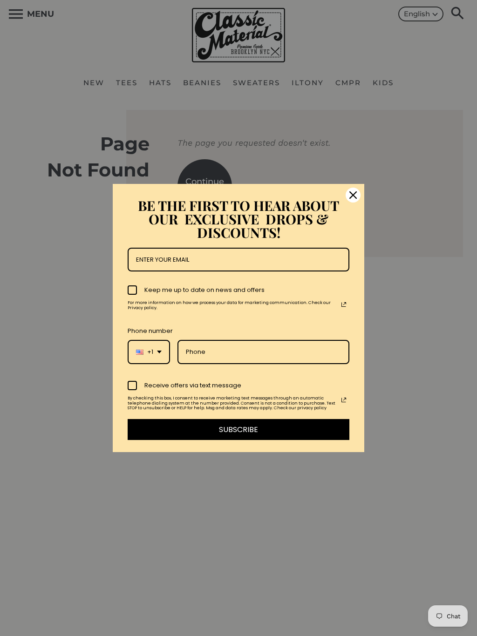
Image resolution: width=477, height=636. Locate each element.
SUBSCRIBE (238, 429)
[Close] (353, 195)
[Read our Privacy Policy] (343, 304)
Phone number (150, 330)
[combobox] (149, 352)
